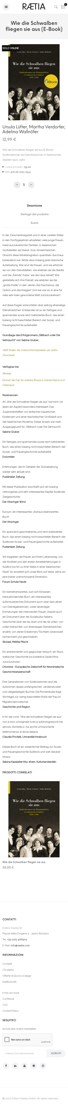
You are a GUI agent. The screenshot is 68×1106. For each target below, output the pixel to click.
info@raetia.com (20, 945)
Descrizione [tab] (34, 205)
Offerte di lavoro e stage (16, 975)
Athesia (6, 373)
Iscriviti (56, 1053)
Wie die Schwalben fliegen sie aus (23, 862)
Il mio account (10, 992)
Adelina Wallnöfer (20, 131)
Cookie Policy (10, 1010)
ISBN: (7, 172)
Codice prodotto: (14, 167)
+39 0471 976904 (17, 939)
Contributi (8, 998)
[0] (63, 7)
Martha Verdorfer (46, 126)
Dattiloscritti (9, 981)
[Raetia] (34, 6)
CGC (5, 1004)
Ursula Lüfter (14, 126)
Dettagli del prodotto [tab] (35, 214)
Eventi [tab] (34, 222)
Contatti (7, 963)
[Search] (56, 7)
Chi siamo (8, 969)
